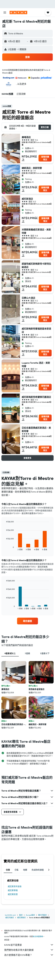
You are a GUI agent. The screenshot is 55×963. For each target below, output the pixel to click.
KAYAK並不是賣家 (13, 944)
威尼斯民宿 (13, 894)
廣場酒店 (26, 137)
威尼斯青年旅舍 (15, 886)
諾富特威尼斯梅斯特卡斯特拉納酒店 (36, 265)
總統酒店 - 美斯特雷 (32, 168)
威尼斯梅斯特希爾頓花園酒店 (36, 397)
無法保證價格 (38, 936)
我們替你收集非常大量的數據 (19, 950)
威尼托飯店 (9, 917)
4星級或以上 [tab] (10, 653)
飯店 (21, 915)
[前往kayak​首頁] (18, 12)
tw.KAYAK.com (10, 915)
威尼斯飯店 (21, 917)
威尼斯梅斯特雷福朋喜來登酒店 (36, 330)
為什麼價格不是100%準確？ (18, 955)
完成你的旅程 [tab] (38, 870)
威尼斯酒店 (27, 198)
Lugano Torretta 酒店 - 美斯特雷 (36, 364)
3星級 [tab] (27, 653)
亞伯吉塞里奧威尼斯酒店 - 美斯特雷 (36, 429)
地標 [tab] (25, 870)
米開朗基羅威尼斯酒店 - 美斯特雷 (36, 231)
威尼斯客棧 (13, 890)
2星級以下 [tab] (45, 653)
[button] (5, 12)
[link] (27, 621)
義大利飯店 (42, 915)
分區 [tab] (17, 870)
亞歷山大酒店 (28, 297)
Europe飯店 (30, 915)
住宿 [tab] (8, 870)
